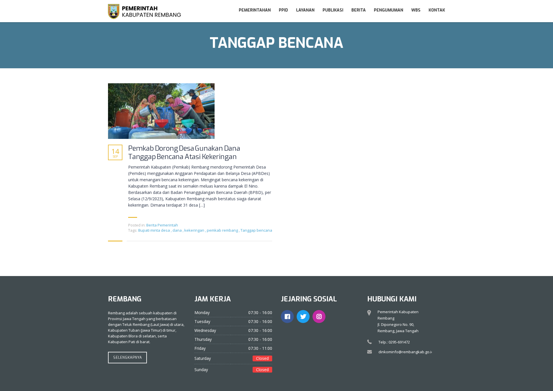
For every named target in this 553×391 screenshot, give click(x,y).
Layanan (305, 10)
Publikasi (333, 10)
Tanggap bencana (256, 230)
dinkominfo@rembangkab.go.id (405, 351)
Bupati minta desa (154, 230)
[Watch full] (161, 111)
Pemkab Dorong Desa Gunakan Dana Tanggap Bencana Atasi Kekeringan (184, 152)
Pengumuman (388, 10)
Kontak (437, 10)
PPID (283, 10)
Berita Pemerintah (162, 225)
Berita (358, 10)
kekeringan (194, 230)
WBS (416, 10)
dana (178, 230)
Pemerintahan (255, 10)
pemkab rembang (223, 230)
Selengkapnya (127, 357)
